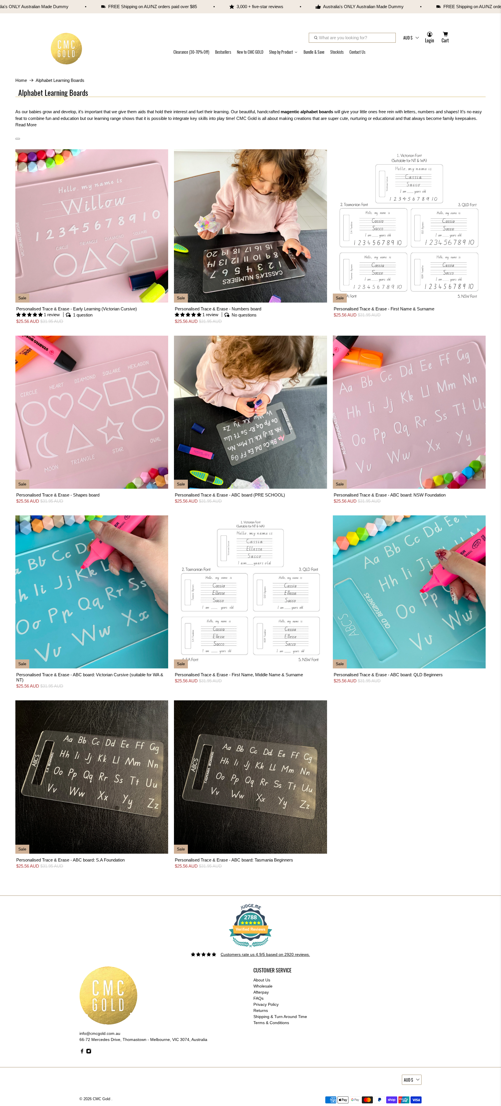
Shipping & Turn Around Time (280, 1016)
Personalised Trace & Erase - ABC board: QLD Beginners (388, 674)
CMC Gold (102, 1099)
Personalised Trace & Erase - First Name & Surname (384, 308)
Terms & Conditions (271, 1022)
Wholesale (263, 986)
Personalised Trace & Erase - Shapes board (57, 494)
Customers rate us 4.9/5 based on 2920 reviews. (265, 954)
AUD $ (408, 38)
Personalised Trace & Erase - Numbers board (218, 308)
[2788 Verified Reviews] (250, 948)
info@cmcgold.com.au (99, 1033)
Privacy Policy (266, 1004)
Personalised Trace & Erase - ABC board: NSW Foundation (390, 494)
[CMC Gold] (66, 48)
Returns (260, 1010)
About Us (261, 980)
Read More (26, 124)
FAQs (258, 998)
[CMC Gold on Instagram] (88, 1052)
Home (21, 80)
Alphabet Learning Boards (60, 80)
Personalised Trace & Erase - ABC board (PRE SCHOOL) (230, 494)
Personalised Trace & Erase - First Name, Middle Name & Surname (239, 674)
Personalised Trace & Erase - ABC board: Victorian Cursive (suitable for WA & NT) (89, 677)
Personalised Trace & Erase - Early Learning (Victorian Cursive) (76, 308)
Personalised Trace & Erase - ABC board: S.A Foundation (70, 859)
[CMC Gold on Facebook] (82, 1052)
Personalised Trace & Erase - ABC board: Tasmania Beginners (234, 859)
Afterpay (261, 992)
